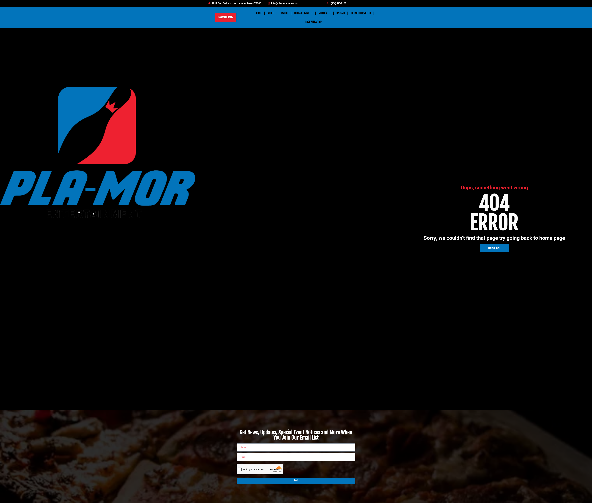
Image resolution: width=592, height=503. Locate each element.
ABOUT (271, 13)
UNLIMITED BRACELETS (361, 13)
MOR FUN (323, 13)
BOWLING (284, 13)
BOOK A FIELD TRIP (313, 21)
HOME (258, 13)
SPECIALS (341, 13)
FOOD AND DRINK (301, 13)
